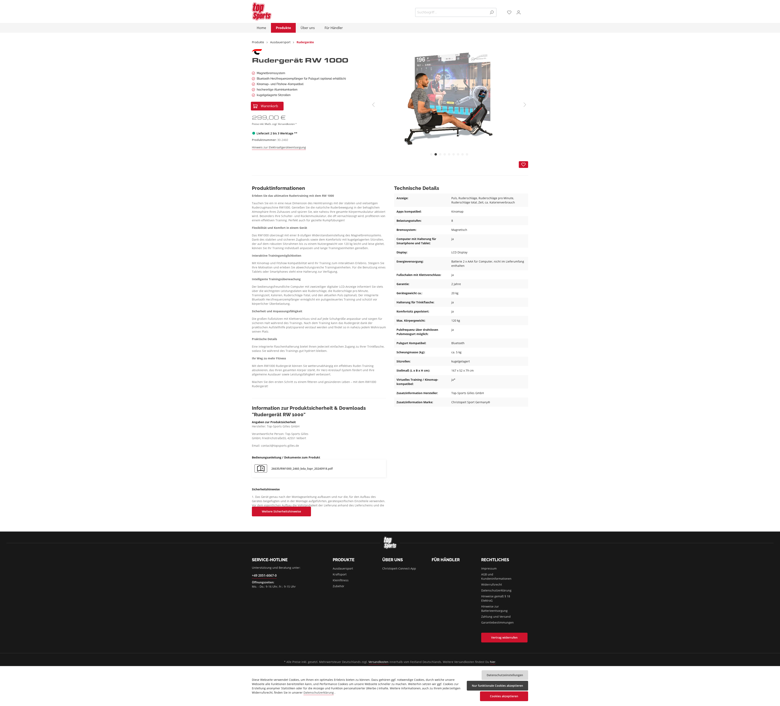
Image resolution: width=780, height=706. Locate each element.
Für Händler (446, 559)
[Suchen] (491, 12)
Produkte (343, 559)
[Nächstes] (525, 104)
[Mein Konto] (518, 12)
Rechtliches (495, 559)
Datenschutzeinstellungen (505, 675)
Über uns (392, 559)
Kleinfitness (341, 580)
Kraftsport (340, 574)
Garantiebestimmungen (497, 622)
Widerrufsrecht (491, 584)
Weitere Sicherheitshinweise (281, 511)
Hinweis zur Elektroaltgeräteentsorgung (279, 147)
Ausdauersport (343, 568)
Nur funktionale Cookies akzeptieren (497, 686)
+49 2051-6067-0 (264, 575)
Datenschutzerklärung (496, 590)
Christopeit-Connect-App (399, 568)
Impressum (489, 568)
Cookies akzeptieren (504, 696)
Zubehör (338, 586)
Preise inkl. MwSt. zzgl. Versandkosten (273, 124)
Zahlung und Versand (496, 616)
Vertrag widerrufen (504, 637)
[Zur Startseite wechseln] (261, 11)
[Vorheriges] (373, 104)
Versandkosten (378, 662)
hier (492, 662)
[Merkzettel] (509, 12)
